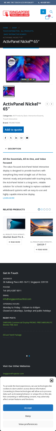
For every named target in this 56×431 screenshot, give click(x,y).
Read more (15, 249)
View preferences (28, 424)
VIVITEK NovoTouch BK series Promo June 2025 (32, 327)
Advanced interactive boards (40, 242)
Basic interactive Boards (33, 116)
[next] (52, 104)
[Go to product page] (14, 227)
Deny (28, 415)
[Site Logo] (16, 14)
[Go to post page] (6, 329)
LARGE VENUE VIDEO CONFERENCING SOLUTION (23, 339)
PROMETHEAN (14, 123)
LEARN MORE (8, 198)
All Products (18, 116)
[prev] (47, 104)
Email (27, 137)
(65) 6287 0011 (14, 294)
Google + (21, 137)
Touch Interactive (10, 119)
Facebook (5, 137)
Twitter (10, 137)
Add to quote (13, 129)
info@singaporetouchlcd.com (17, 303)
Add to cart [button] (43, 254)
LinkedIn (16, 137)
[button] (51, 380)
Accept (28, 407)
